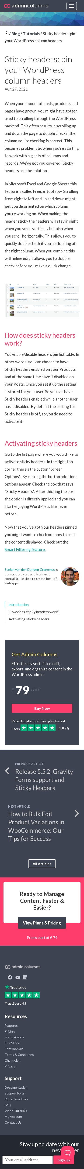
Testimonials (14, 1049)
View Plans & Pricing (42, 922)
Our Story (12, 1043)
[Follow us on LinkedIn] (25, 978)
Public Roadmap (16, 1099)
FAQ (8, 1105)
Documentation (16, 1087)
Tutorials (31, 33)
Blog (15, 33)
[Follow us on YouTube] (17, 978)
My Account (13, 1116)
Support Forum (15, 1093)
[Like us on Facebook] (10, 978)
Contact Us (13, 1122)
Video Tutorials (16, 1111)
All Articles (42, 863)
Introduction (19, 604)
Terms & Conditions (19, 1055)
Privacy (10, 1066)
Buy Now (42, 708)
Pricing (10, 1031)
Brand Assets (14, 1037)
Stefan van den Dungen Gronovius (30, 569)
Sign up (64, 1160)
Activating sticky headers (29, 619)
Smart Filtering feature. (25, 549)
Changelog (13, 1060)
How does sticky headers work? (34, 611)
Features (11, 1025)
